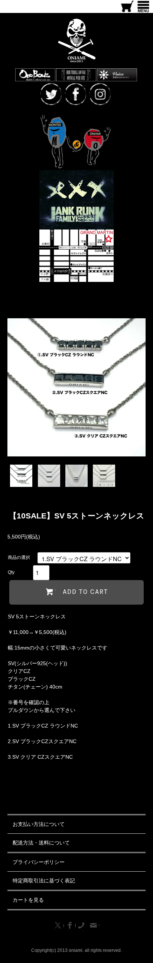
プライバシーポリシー (39, 862)
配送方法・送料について (41, 843)
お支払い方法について (39, 824)
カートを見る (28, 900)
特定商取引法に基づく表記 (44, 881)
